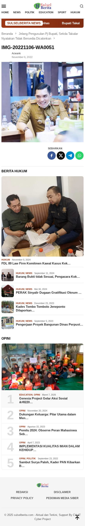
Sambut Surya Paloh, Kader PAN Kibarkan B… (49, 464)
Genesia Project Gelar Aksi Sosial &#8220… (43, 400)
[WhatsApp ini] (79, 155)
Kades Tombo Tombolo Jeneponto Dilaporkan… (40, 308)
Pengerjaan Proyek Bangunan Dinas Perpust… (49, 324)
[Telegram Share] (70, 155)
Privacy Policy (22, 498)
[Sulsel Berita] (42, 5)
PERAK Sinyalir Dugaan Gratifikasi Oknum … (48, 292)
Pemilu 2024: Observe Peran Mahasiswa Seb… (48, 432)
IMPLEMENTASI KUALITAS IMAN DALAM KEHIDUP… (49, 448)
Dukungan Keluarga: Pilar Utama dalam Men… (47, 416)
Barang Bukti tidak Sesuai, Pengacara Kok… (48, 276)
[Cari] (82, 6)
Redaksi (22, 492)
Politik (31, 458)
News (29, 273)
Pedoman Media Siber (62, 498)
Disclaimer (62, 492)
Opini (37, 394)
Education (26, 394)
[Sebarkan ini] (51, 155)
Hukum (5, 259)
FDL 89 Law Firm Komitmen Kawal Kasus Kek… (36, 263)
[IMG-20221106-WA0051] (42, 102)
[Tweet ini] (61, 155)
